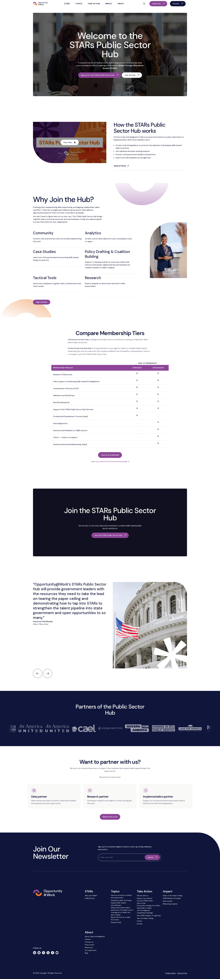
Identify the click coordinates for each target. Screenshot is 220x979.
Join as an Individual (110, 455)
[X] (48, 952)
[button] (67, 3)
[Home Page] (40, 3)
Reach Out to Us (110, 817)
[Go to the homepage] (47, 904)
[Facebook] (52, 952)
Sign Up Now (41, 302)
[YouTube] (57, 952)
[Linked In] (34, 952)
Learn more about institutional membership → (110, 461)
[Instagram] (39, 952)
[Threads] (43, 952)
